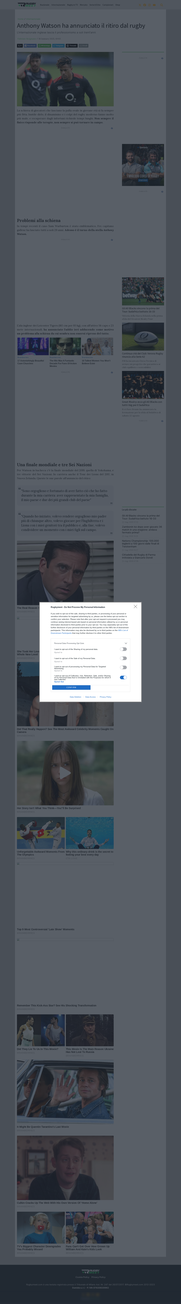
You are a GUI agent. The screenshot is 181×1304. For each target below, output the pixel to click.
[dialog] (90, 652)
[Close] (136, 607)
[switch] (123, 649)
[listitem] (90, 643)
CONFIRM (71, 687)
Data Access (90, 697)
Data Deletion (75, 697)
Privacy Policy (105, 697)
